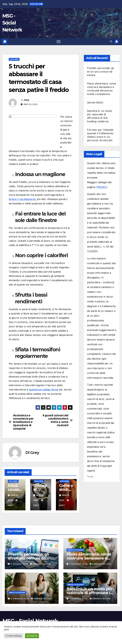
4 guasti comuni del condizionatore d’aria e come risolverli (55, 420)
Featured (14, 59)
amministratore (42, 564)
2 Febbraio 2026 (78, 564)
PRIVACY (102, 187)
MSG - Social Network (12, 23)
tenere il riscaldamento (22, 199)
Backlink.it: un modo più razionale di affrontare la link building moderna (89, 593)
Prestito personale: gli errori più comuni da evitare (100, 71)
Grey (26, 99)
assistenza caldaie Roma (43, 389)
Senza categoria (17, 550)
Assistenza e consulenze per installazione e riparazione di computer (23, 422)
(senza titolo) (95, 102)
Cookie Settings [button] (13, 635)
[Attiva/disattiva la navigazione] (58, 41)
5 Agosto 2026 (19, 564)
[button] (111, 41)
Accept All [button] (32, 635)
